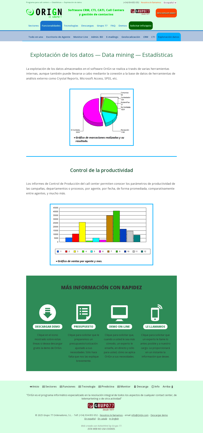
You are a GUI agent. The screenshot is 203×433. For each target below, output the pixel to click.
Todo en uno (35, 36)
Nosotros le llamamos (111, 415)
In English (114, 418)
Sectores (33, 25)
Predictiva (107, 386)
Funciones (68, 386)
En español (90, 418)
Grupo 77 (102, 25)
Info (157, 386)
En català (102, 418)
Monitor (125, 386)
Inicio (35, 386)
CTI (153, 36)
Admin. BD (97, 36)
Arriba (167, 386)
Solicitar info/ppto (140, 25)
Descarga (142, 386)
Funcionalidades (51, 25)
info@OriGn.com (139, 415)
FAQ (113, 25)
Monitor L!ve (80, 36)
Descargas (87, 25)
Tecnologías (71, 25)
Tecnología (88, 386)
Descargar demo (166, 13)
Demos (123, 25)
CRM (145, 36)
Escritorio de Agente (58, 36)
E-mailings (112, 36)
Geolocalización (130, 36)
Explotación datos (168, 36)
